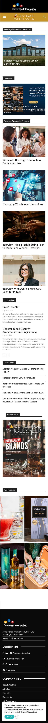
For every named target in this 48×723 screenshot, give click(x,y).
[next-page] (8, 355)
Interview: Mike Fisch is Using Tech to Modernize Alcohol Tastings (23, 246)
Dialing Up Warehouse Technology (23, 204)
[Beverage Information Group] (24, 7)
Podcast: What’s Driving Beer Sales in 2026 (23, 392)
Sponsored (8, 78)
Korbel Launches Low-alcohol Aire (19, 378)
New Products (9, 490)
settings (33, 712)
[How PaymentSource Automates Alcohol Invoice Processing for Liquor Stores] (24, 99)
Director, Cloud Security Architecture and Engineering (20, 330)
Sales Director (11, 307)
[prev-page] (4, 355)
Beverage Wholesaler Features (16, 121)
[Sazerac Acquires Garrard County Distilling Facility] (24, 50)
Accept (9, 717)
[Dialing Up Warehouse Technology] (24, 185)
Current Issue (12, 415)
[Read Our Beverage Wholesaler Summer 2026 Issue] (24, 448)
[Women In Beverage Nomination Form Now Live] (24, 141)
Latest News (9, 363)
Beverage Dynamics (21, 653)
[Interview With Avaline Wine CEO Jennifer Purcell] (24, 270)
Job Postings (9, 300)
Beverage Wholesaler (15, 659)
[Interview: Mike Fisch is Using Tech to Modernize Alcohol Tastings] (24, 226)
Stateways (10, 670)
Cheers (15, 664)
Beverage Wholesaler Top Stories (17, 29)
